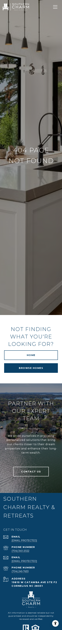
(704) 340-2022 (20, 550)
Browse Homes (31, 368)
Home (31, 355)
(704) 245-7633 (20, 571)
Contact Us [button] (31, 471)
